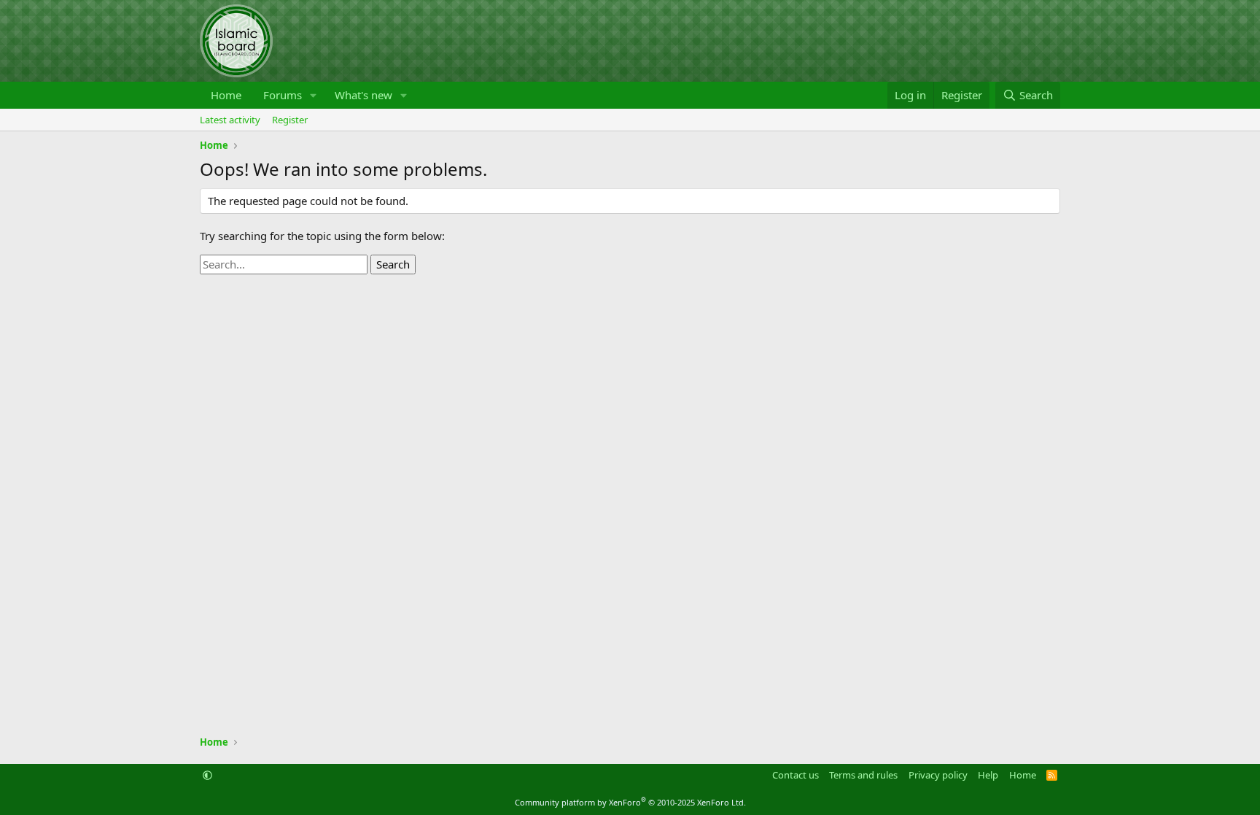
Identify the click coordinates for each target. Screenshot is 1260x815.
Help (988, 774)
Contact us (795, 774)
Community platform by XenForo (630, 802)
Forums (282, 95)
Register (290, 119)
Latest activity (230, 119)
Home (226, 95)
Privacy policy (938, 774)
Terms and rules (863, 774)
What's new (363, 95)
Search (393, 264)
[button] (313, 95)
